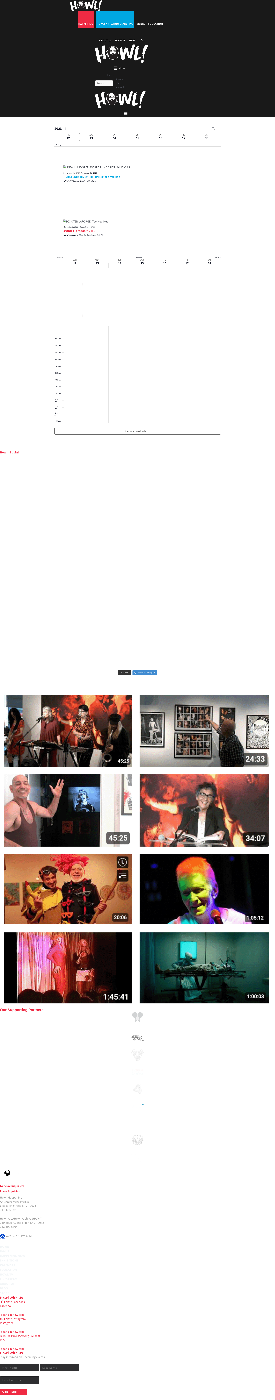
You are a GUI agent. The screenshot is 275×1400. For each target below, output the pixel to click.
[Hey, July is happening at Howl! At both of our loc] (45, 590)
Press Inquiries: (10, 1191)
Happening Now (12, 1256)
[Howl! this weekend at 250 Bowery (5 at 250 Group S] (137, 485)
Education (8, 1270)
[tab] (68, 137)
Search (110, 75)
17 (186, 263)
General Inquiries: (12, 1186)
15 (142, 263)
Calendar (7, 1265)
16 (164, 263)
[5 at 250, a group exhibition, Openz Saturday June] (137, 642)
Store (4, 1293)
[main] (137, 284)
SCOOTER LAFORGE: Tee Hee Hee (81, 231)
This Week (137, 258)
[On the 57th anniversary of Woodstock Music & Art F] (45, 485)
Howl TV (6, 1274)
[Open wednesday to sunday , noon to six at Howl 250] (137, 590)
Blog (4, 1288)
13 (97, 263)
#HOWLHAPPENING (28, 457)
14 (119, 263)
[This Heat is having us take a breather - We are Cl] (45, 642)
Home (4, 1246)
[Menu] (125, 113)
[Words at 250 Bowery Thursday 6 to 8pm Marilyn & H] (45, 538)
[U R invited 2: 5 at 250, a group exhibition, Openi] (229, 642)
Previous (60, 258)
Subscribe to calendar (136, 431)
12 (74, 263)
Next (217, 258)
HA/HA (4, 1251)
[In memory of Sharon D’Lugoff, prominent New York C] (229, 590)
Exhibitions (9, 1260)
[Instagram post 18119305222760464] (137, 538)
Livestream (8, 1279)
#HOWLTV (21, 688)
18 (209, 263)
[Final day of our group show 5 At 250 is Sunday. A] (229, 485)
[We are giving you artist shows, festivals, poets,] (229, 538)
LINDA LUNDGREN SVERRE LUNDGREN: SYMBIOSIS (91, 177)
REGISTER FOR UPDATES (257, 681)
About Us (7, 1284)
